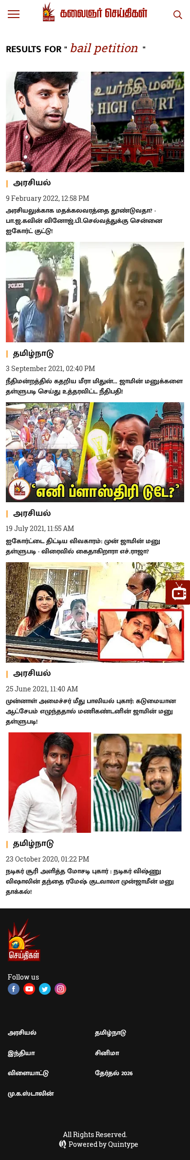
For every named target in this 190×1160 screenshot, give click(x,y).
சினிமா (107, 1053)
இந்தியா (21, 1053)
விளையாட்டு (28, 1073)
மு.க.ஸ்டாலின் (31, 1093)
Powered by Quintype (103, 1144)
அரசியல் (22, 1032)
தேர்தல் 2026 (114, 1073)
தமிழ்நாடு (110, 1032)
